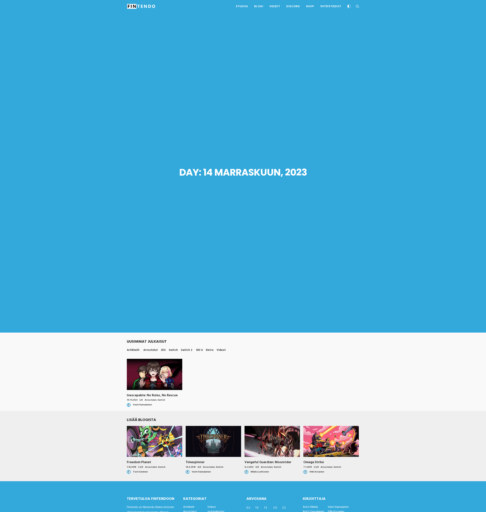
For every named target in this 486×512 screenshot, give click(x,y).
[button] (357, 6)
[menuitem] (242, 6)
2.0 (275, 508)
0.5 (248, 508)
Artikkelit (189, 507)
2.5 (284, 508)
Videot (274, 6)
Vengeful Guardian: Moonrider (268, 462)
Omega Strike (313, 462)
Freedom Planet (139, 462)
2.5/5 (140, 467)
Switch (161, 400)
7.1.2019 (307, 467)
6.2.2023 (249, 467)
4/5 (199, 467)
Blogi (258, 6)
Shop (310, 6)
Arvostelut (150, 400)
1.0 (257, 508)
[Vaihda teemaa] (349, 7)
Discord (293, 6)
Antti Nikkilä (310, 507)
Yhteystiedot (330, 6)
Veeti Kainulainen (338, 507)
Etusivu (242, 6)
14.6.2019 (191, 467)
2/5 (141, 400)
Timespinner (195, 462)
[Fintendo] (141, 6)
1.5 (265, 508)
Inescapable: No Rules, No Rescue (152, 395)
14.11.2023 (132, 400)
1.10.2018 (131, 467)
